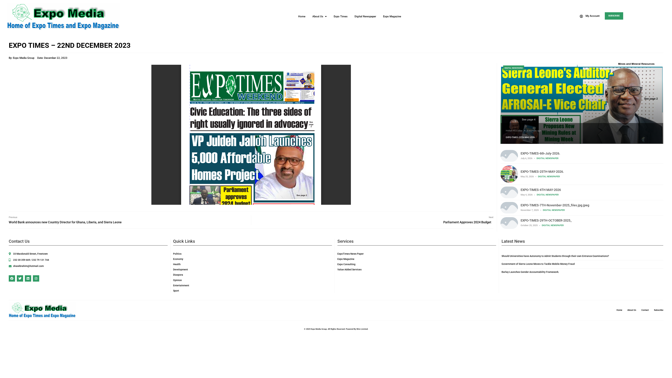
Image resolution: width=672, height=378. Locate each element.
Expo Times (341, 16)
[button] (589, 16)
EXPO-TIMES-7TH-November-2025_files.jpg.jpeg (555, 205)
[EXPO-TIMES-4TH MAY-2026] (509, 192)
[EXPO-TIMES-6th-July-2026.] (509, 155)
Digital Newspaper (365, 16)
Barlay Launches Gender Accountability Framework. (530, 272)
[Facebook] (12, 278)
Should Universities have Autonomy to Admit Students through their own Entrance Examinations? (555, 256)
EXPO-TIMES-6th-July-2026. (540, 153)
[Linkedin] (28, 278)
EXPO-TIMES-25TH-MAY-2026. (520, 137)
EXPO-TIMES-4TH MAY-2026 (541, 190)
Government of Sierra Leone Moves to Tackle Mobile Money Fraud (538, 263)
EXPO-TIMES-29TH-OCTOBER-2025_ (546, 220)
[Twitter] (20, 278)
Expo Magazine (392, 16)
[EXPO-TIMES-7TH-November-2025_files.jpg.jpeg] (509, 207)
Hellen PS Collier (514, 130)
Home (301, 16)
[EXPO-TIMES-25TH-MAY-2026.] (581, 103)
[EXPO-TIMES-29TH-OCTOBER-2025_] (509, 222)
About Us (317, 16)
